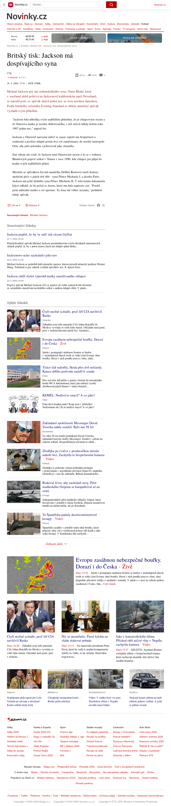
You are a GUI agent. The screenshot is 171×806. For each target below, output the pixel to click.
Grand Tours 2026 (43, 755)
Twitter (24, 795)
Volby (48, 24)
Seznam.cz (160, 4)
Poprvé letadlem (121, 736)
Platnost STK (146, 755)
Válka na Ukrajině (75, 24)
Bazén (34, 772)
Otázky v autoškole (149, 750)
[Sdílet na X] (103, 205)
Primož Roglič (41, 750)
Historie (59, 29)
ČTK (9, 73)
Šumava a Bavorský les (125, 741)
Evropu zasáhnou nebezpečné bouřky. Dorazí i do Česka (72, 341)
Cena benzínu (104, 766)
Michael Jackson (39, 215)
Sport (90, 29)
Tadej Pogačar (41, 746)
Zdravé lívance (94, 741)
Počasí (117, 29)
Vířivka (150, 772)
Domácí (39, 24)
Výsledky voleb (15, 741)
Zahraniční (58, 24)
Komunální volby (16, 755)
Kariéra (46, 795)
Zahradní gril (137, 772)
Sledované (155, 29)
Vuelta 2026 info (42, 732)
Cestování (48, 29)
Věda (38, 29)
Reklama (35, 795)
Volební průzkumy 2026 (19, 736)
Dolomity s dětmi (122, 755)
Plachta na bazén (50, 772)
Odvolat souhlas (126, 795)
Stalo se (28, 24)
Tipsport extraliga (69, 741)
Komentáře (92, 24)
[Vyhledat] (111, 4)
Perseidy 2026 (87, 766)
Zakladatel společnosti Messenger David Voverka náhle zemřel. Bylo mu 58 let (69, 425)
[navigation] (4, 4)
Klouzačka (94, 772)
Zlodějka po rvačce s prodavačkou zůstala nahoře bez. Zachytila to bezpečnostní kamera (73, 453)
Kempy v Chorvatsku (124, 732)
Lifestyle (135, 24)
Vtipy (44, 400)
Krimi (103, 24)
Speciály (107, 29)
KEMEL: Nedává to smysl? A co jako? (68, 395)
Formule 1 (65, 750)
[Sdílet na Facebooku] (98, 205)
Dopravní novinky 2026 (151, 741)
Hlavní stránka (14, 24)
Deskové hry (119, 777)
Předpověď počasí (67, 766)
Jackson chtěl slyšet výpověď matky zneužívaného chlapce (46, 276)
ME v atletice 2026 (69, 746)
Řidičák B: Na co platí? (151, 746)
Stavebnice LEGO (66, 777)
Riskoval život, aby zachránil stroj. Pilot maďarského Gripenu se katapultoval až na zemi (71, 486)
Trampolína (68, 772)
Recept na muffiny (96, 736)
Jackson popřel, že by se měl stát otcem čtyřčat (39, 234)
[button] (23, 321)
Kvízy (98, 29)
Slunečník (81, 772)
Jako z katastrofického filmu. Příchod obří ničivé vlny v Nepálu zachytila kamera (139, 640)
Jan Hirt (38, 741)
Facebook (13, 795)
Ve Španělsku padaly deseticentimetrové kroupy (69, 516)
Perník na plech (95, 755)
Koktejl (144, 24)
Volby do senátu (15, 750)
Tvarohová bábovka (97, 746)
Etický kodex (90, 795)
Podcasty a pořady (75, 29)
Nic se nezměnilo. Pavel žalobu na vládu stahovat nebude (85, 638)
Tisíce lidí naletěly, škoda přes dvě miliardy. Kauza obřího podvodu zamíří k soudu (72, 369)
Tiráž (55, 795)
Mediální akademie (71, 795)
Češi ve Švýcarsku (122, 746)
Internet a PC (14, 29)
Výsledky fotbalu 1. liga (72, 736)
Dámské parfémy (87, 777)
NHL (62, 755)
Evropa (45, 495)
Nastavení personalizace (150, 795)
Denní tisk (142, 29)
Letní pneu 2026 (148, 732)
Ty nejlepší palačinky (97, 732)
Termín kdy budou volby (19, 746)
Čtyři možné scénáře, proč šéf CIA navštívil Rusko (72, 313)
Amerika (46, 320)
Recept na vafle (95, 750)
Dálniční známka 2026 (151, 736)
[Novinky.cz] (27, 17)
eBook (82, 75)
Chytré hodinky (150, 777)
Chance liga (66, 732)
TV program (129, 29)
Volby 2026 (13, 732)
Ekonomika (123, 24)
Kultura (111, 24)
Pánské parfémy (84, 783)
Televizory (134, 777)
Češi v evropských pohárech (130, 766)
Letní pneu (104, 777)
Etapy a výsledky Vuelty (46, 736)
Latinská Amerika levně (125, 750)
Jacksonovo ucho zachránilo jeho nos (32, 255)
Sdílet (94, 75)
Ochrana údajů (107, 795)
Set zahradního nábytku (115, 772)
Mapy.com (49, 766)
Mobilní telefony (45, 777)
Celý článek (109, 583)
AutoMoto (28, 29)
